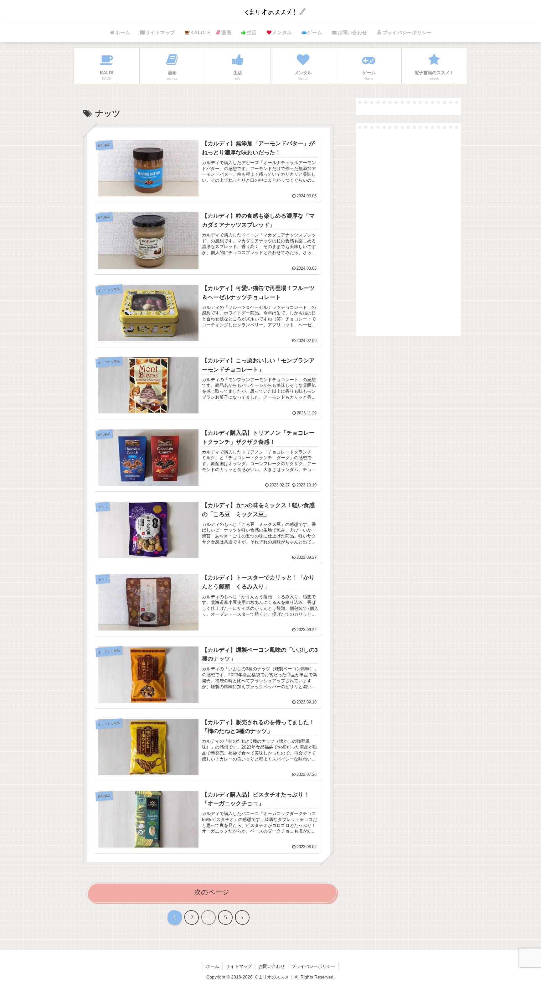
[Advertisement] (408, 228)
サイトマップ (239, 966)
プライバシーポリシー (313, 966)
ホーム (212, 966)
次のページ (211, 892)
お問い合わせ (272, 966)
